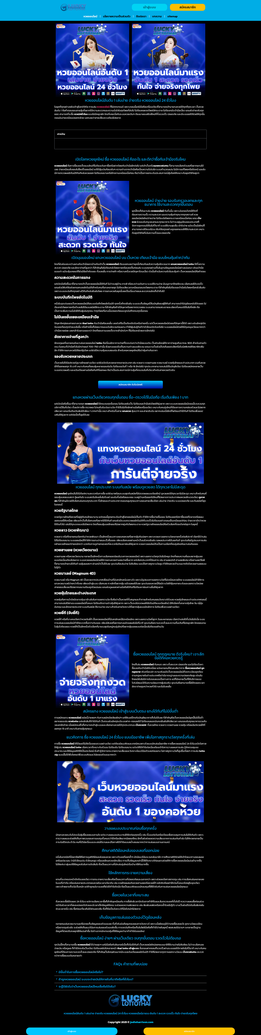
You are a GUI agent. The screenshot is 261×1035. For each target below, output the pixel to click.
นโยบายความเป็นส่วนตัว (116, 16)
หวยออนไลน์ (90, 16)
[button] (203, 134)
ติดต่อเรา (141, 16)
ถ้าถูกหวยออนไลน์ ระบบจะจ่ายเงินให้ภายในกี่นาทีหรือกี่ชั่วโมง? (96, 979)
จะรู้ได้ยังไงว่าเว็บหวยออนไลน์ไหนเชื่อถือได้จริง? (87, 986)
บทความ (157, 16)
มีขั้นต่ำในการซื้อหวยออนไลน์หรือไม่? (81, 972)
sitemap (172, 16)
